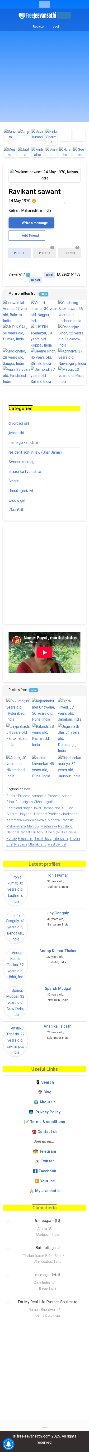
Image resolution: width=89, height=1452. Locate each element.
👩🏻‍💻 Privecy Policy (45, 1112)
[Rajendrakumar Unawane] (44, 710)
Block (49, 275)
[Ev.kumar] (18, 710)
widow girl (17, 500)
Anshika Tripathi (58, 1026)
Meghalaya (49, 826)
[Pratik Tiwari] (70, 710)
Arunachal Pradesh (46, 796)
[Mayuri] (72, 376)
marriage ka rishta (23, 442)
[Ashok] (18, 767)
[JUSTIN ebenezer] (44, 336)
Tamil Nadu (43, 838)
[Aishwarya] (65, 135)
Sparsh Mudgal (58, 988)
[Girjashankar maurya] (70, 767)
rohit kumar (58, 875)
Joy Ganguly (58, 913)
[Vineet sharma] (44, 312)
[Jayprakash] (18, 736)
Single (14, 481)
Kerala (42, 820)
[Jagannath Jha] (70, 739)
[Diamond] (44, 376)
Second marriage (23, 462)
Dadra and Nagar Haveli (24, 808)
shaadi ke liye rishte (25, 471)
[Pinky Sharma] (52, 137)
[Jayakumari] (38, 134)
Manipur (33, 826)
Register (38, 26)
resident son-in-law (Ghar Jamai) (35, 452)
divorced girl (19, 423)
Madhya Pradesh (60, 820)
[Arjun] (16, 376)
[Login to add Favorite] (65, 200)
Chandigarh (24, 802)
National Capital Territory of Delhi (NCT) (35, 832)
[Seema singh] (44, 357)
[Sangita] (10, 134)
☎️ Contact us (44, 1131)
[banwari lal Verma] (16, 312)
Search (47, 1082)
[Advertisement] (44, 77)
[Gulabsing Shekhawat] (72, 312)
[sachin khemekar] (44, 767)
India (44, 294)
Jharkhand (69, 814)
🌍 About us (45, 1102)
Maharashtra (16, 826)
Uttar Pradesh (16, 844)
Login (56, 26)
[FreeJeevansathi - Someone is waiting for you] (37, 15)
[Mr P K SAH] (16, 333)
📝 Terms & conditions (44, 1121)
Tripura (75, 838)
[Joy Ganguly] (15, 927)
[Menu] (44, 4)
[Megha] (10, 152)
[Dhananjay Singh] (72, 336)
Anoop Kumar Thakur (58, 951)
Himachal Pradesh (46, 814)
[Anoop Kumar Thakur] (15, 965)
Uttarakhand (37, 844)
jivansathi (16, 433)
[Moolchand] (16, 357)
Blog (47, 1092)
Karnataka (14, 820)
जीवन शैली (16, 510)
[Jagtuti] (24, 152)
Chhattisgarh (43, 802)
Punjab (11, 838)
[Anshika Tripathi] (15, 1040)
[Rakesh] (44, 736)
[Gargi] (24, 131)
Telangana (60, 838)
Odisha (71, 832)
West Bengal (56, 844)
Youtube (47, 1181)
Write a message (34, 223)
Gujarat (11, 814)
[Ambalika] (38, 152)
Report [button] (35, 280)
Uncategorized (21, 491)
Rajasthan (25, 838)
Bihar (10, 802)
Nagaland (65, 826)
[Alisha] (79, 135)
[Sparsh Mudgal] (15, 1002)
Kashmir (29, 820)
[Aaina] (52, 152)
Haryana (25, 814)
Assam (67, 796)
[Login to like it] (75, 200)
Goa (70, 808)
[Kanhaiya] (72, 357)
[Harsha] (65, 152)
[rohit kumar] (15, 889)
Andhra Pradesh (18, 796)
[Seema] (79, 152)
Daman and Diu (54, 808)
